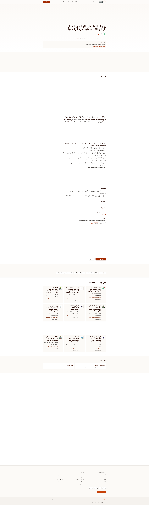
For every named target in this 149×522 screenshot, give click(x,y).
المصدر (91, 259)
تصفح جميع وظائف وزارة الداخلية (99, 46)
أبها (104, 272)
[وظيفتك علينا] (102, 1)
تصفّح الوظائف (46, 1)
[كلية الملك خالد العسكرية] (82, 337)
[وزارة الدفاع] (60, 306)
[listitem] (105, 488)
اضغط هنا (104, 203)
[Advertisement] (74, 16)
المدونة (67, 1)
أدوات (71, 1)
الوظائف (86, 1)
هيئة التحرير (60, 474)
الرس (66, 272)
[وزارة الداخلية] (104, 34)
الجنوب (87, 272)
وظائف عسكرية (76, 38)
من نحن (61, 472)
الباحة (96, 272)
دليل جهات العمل (81, 481)
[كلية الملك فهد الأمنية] (82, 306)
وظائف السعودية (81, 472)
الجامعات (80, 1)
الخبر (83, 272)
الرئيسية (92, 1)
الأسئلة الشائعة (60, 479)
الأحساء (100, 272)
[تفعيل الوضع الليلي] (55, 2)
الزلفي (57, 272)
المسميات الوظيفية (81, 474)
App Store (45, 499)
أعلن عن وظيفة (101, 491)
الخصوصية (47, 501)
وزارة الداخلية (99, 34)
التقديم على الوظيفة (101, 259)
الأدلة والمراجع (103, 474)
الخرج (80, 272)
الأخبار (63, 1)
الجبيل (92, 272)
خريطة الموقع (60, 481)
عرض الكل (45, 282)
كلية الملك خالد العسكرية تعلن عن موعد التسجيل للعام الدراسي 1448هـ (52, 338)
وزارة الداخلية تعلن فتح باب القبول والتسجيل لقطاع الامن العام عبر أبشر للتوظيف (94, 289)
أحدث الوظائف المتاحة (102, 472)
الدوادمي (70, 272)
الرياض (99, 143)
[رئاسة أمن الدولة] (82, 288)
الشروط (44, 501)
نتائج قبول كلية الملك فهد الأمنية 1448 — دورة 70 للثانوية (74, 307)
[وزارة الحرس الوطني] (60, 288)
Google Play (51, 499)
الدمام (75, 272)
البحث (52, 1)
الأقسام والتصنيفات (81, 477)
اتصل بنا (61, 477)
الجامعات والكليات (81, 483)
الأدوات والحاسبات (102, 477)
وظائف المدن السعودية (80, 479)
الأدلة (76, 1)
